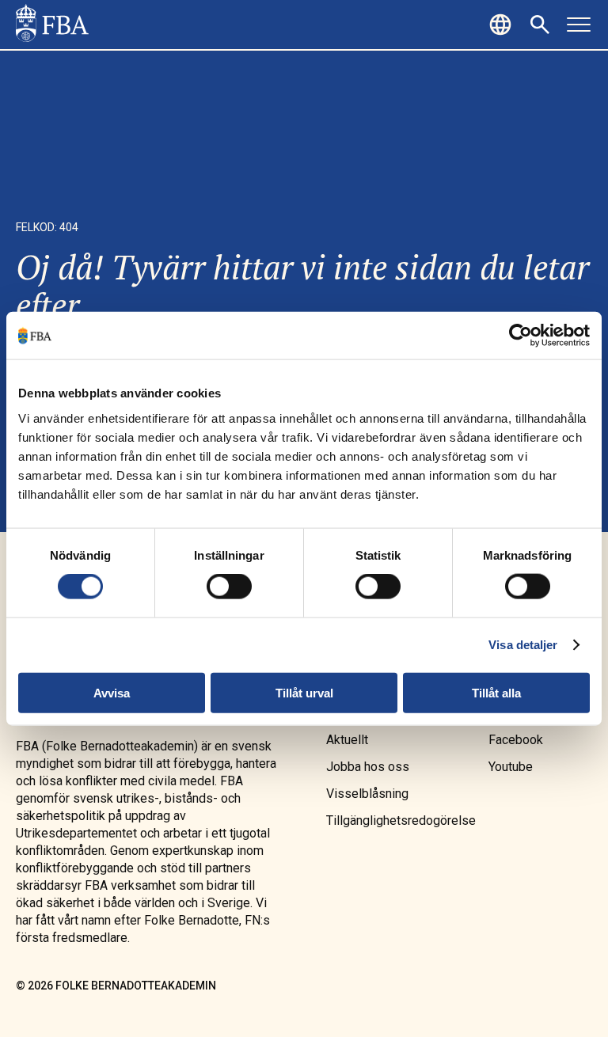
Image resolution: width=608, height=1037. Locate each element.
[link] (52, 24)
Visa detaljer (522, 644)
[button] (503, 24)
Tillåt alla (496, 692)
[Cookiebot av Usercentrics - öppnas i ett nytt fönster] (520, 336)
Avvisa (111, 692)
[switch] (229, 586)
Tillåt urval (304, 692)
